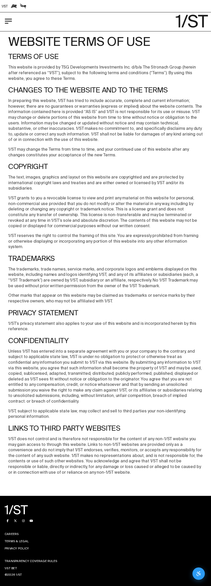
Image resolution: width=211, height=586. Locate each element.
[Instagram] (23, 521)
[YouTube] (31, 521)
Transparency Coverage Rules (31, 561)
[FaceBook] (8, 521)
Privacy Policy (17, 548)
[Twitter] (16, 521)
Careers (12, 534)
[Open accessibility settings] (198, 573)
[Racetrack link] (4, 6)
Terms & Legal (17, 541)
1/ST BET (11, 568)
